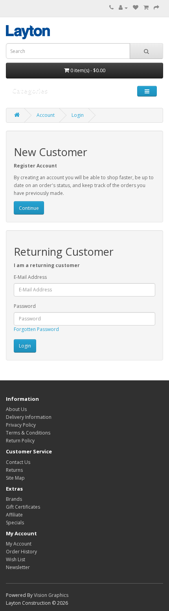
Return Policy (20, 440)
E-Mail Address (30, 277)
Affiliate (14, 514)
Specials (15, 522)
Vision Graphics (51, 595)
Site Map (15, 478)
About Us (16, 409)
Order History (21, 551)
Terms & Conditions (28, 432)
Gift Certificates (23, 507)
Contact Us (18, 462)
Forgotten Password (36, 329)
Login (78, 115)
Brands (14, 499)
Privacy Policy (21, 425)
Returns (14, 470)
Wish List (15, 559)
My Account (18, 543)
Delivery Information (28, 417)
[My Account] (123, 7)
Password (25, 306)
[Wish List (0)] (135, 7)
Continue (29, 208)
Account (46, 115)
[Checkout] (156, 7)
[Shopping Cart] (146, 7)
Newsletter (18, 567)
